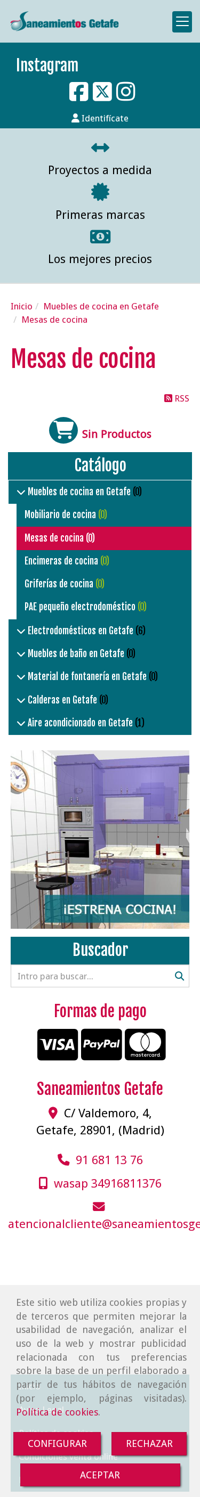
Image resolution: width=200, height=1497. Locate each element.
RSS (180, 398)
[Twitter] (102, 97)
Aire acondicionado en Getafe (80, 723)
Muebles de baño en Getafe (76, 653)
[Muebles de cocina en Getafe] (21, 491)
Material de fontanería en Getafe (87, 676)
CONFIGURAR (57, 1443)
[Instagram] (125, 97)
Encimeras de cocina (62, 561)
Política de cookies (57, 1412)
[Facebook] (79, 97)
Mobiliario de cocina (61, 514)
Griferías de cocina (60, 584)
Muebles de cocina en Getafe (79, 491)
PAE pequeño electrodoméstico (81, 606)
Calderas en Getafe (62, 700)
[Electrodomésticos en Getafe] (21, 630)
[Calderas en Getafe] (21, 700)
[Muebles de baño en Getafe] (21, 653)
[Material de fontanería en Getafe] (21, 676)
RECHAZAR (149, 1443)
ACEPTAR (100, 1474)
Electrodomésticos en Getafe (80, 630)
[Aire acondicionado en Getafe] (21, 723)
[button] (100, 118)
